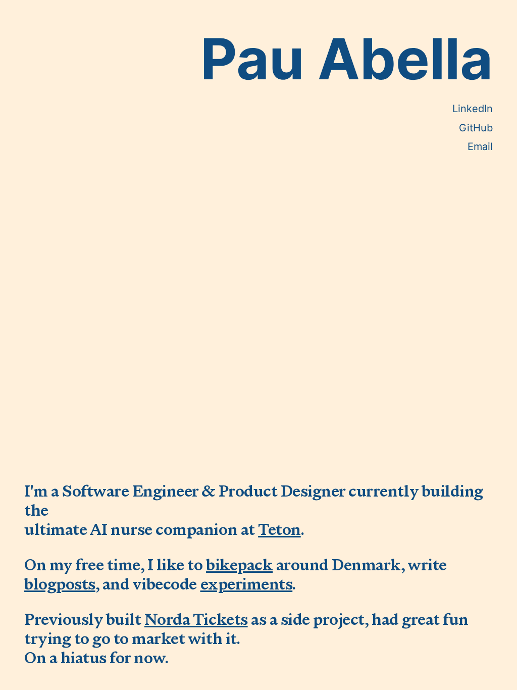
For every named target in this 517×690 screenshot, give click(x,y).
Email (480, 146)
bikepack (239, 564)
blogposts (59, 584)
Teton (279, 529)
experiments (246, 584)
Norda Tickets (196, 619)
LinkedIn (472, 109)
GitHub (476, 128)
